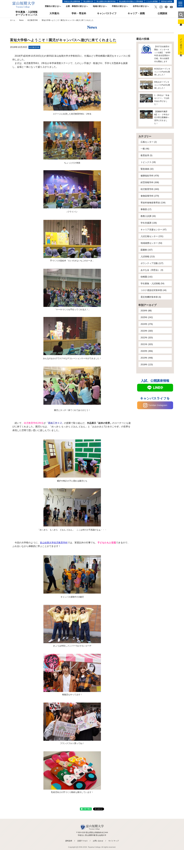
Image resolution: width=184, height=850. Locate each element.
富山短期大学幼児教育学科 (54, 542)
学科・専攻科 (79, 13)
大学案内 (54, 13)
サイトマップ (113, 841)
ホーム (12, 20)
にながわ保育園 (152, 1)
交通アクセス (82, 841)
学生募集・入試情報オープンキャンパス (27, 13)
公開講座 (162, 13)
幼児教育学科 (32, 20)
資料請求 (181, 21)
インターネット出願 (181, 44)
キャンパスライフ (107, 13)
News (21, 20)
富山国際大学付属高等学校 (106, 1)
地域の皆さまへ (100, 6)
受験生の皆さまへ (53, 6)
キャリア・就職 (136, 13)
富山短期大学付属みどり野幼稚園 (131, 1)
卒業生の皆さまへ (120, 6)
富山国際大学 (88, 1)
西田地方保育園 (166, 1)
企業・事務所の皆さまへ (77, 6)
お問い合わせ (98, 841)
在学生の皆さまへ (141, 6)
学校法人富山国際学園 (72, 1)
